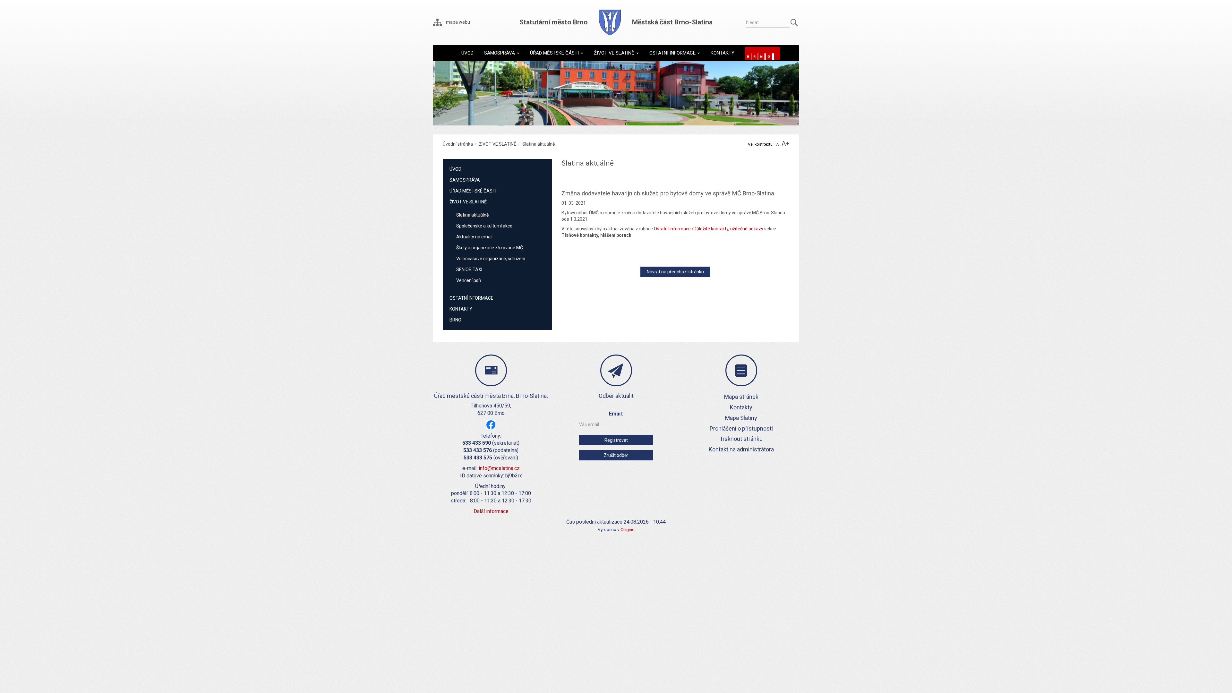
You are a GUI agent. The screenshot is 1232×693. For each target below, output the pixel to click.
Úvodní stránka (458, 144)
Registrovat (616, 440)
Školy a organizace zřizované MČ (489, 247)
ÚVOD (455, 169)
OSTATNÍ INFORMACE (471, 298)
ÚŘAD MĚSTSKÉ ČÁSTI (472, 190)
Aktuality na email (474, 236)
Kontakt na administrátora (741, 449)
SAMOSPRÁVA (464, 180)
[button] (501, 53)
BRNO (455, 319)
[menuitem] (467, 53)
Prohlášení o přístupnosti (741, 428)
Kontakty (741, 407)
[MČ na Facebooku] (490, 424)
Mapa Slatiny (741, 418)
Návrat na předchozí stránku (675, 271)
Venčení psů (468, 280)
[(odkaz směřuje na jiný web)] (762, 53)
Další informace (491, 511)
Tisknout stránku (741, 438)
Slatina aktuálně (472, 215)
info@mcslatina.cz (499, 468)
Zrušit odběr (616, 455)
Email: (616, 414)
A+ (785, 143)
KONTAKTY (460, 309)
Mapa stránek (741, 396)
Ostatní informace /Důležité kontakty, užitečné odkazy (708, 228)
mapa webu (457, 22)
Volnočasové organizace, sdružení (490, 258)
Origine (627, 529)
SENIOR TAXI (469, 269)
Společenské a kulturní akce (484, 225)
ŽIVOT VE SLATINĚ (497, 144)
